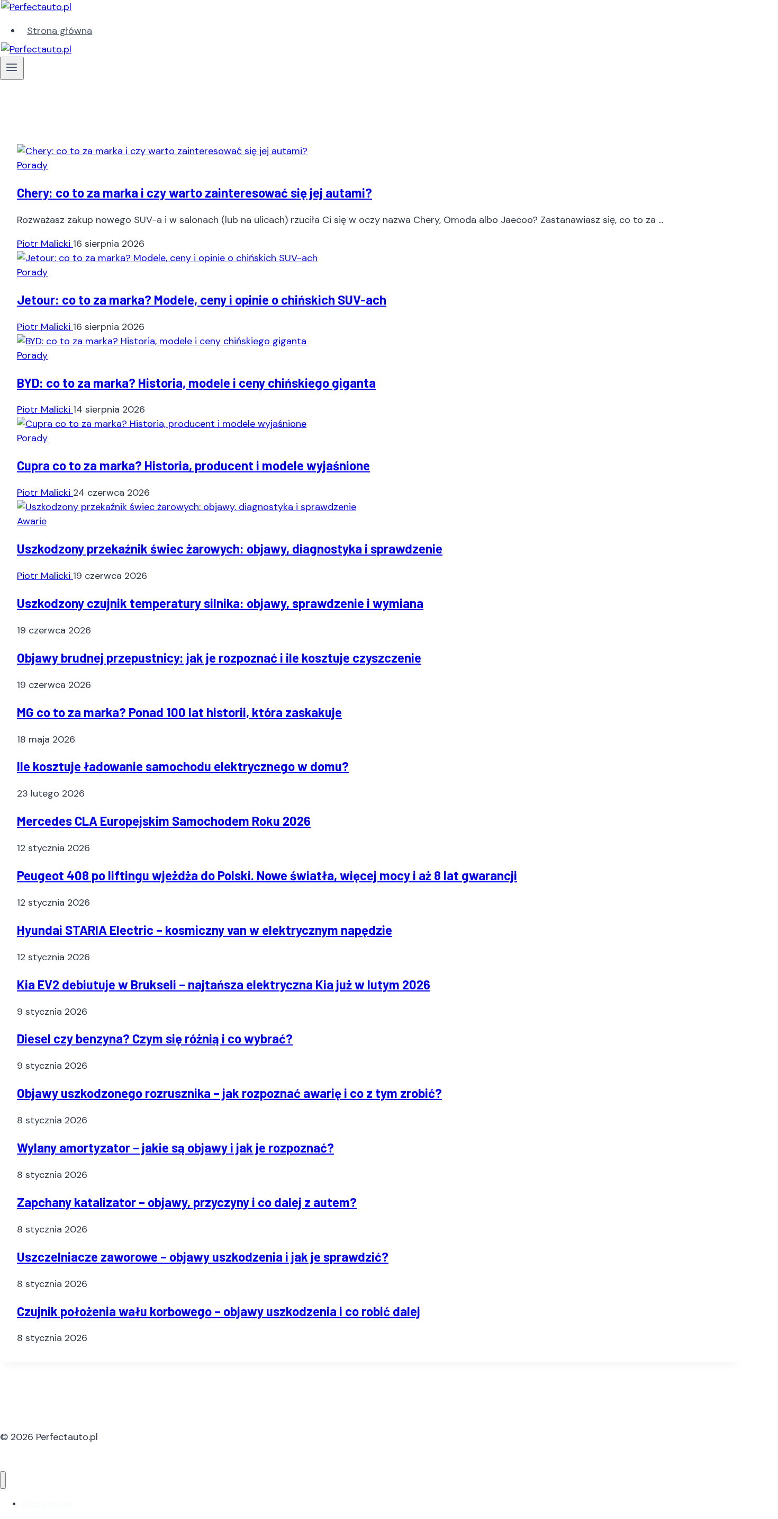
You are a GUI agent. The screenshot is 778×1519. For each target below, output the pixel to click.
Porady (32, 165)
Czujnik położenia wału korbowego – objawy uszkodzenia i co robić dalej (218, 1311)
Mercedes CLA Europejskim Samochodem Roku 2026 (164, 820)
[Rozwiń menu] (12, 68)
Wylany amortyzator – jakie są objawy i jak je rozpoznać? (175, 1147)
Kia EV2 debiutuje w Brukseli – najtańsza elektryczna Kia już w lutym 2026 (223, 984)
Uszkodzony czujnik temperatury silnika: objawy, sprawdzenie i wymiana (220, 603)
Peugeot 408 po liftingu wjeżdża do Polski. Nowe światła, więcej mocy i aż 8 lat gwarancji (267, 875)
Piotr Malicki (45, 243)
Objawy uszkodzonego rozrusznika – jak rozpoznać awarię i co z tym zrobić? (229, 1093)
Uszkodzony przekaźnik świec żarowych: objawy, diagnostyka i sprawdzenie (229, 548)
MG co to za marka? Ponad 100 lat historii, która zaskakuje (179, 712)
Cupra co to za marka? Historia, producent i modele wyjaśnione (193, 465)
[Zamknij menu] (3, 1480)
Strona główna (59, 30)
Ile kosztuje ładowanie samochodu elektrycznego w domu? (183, 766)
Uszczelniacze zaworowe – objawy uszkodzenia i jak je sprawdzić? (202, 1256)
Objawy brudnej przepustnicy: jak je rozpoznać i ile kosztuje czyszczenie (219, 657)
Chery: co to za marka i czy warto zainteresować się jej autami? (194, 192)
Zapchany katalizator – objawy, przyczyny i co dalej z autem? (187, 1202)
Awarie (32, 521)
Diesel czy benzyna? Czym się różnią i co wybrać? (155, 1038)
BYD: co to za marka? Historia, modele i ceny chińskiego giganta (196, 382)
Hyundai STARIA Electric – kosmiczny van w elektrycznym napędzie (204, 929)
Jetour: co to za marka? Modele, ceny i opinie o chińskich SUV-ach (201, 299)
